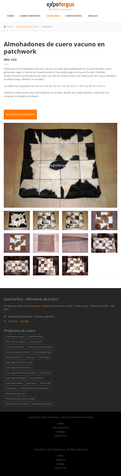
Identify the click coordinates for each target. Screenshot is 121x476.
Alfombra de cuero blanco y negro (20, 398)
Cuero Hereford (35, 336)
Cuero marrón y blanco (16, 341)
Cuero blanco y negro (15, 336)
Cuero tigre (31, 383)
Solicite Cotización (20, 114)
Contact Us (60, 468)
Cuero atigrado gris (43, 352)
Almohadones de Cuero (27, 26)
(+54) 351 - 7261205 (18, 321)
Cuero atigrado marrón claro (18, 367)
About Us (60, 460)
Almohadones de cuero (16, 393)
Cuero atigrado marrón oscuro (19, 362)
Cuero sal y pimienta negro (40, 346)
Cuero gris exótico (13, 357)
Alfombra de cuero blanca (17, 403)
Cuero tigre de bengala (16, 378)
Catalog (60, 464)
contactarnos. (34, 305)
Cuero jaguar (11, 388)
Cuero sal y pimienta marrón (18, 352)
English (93, 15)
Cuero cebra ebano (14, 383)
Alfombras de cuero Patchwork (34, 388)
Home (10, 15)
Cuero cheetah (36, 378)
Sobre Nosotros (30, 15)
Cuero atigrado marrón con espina (21, 372)
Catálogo (53, 15)
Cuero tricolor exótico (15, 346)
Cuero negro (43, 357)
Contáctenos (73, 15)
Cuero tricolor (36, 341)
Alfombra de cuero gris (42, 403)
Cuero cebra (45, 372)
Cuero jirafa (45, 383)
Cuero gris (30, 357)
